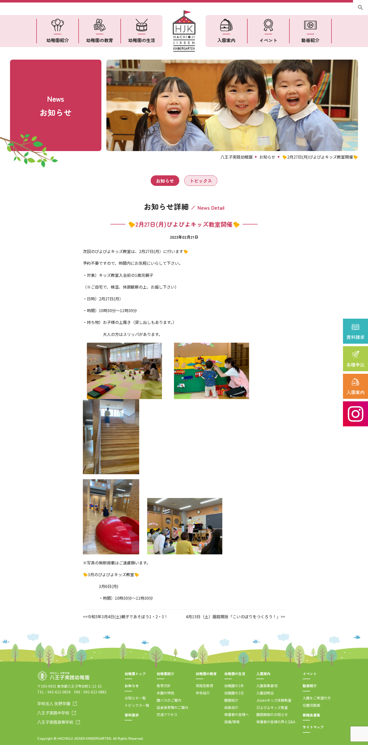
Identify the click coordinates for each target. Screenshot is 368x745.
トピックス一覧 (137, 705)
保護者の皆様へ (236, 714)
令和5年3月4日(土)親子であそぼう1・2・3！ (127, 616)
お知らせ (165, 180)
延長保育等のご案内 (172, 707)
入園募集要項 (266, 685)
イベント (268, 40)
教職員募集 (311, 714)
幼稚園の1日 (234, 692)
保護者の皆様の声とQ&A (275, 721)
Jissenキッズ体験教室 (273, 700)
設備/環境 (232, 721)
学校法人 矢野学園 (53, 703)
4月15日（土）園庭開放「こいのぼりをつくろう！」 (233, 616)
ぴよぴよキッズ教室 (272, 707)
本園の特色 (165, 692)
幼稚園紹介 (57, 40)
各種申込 (355, 364)
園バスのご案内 (169, 700)
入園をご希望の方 (317, 697)
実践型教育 (204, 685)
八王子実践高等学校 (55, 722)
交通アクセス (167, 714)
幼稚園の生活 (141, 40)
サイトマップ (313, 726)
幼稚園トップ (135, 673)
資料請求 (355, 337)
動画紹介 (310, 40)
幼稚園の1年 (234, 685)
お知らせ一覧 (135, 697)
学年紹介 (203, 692)
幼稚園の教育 (99, 40)
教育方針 (164, 685)
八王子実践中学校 (53, 713)
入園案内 (355, 392)
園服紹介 (231, 700)
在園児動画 (311, 705)
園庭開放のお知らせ (272, 714)
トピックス (201, 180)
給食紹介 (231, 707)
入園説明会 (265, 692)
